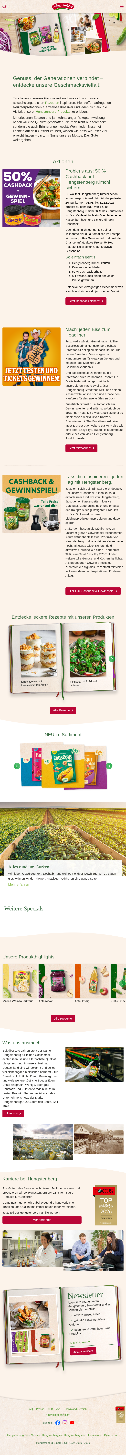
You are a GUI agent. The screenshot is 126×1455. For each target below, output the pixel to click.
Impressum (94, 1435)
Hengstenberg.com (75, 1435)
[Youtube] (72, 1422)
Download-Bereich (76, 1409)
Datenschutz (111, 1435)
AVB (59, 1409)
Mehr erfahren (18, 884)
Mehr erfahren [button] (42, 1220)
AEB (50, 1409)
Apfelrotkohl (46, 1001)
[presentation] (112, 659)
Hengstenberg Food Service (23, 1435)
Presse (40, 1409)
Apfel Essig (82, 1001)
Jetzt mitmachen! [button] (80, 448)
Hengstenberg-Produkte (53, 111)
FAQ (30, 1409)
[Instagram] (65, 1422)
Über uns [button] (12, 1113)
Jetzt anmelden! (83, 1351)
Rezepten (52, 103)
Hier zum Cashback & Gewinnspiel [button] (91, 591)
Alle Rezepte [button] (61, 710)
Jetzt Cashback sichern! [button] (84, 301)
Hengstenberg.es (52, 1435)
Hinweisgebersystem (58, 1414)
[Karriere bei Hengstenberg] (120, 1414)
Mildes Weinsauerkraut (18, 1001)
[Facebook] (57, 1422)
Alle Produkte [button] (63, 1018)
